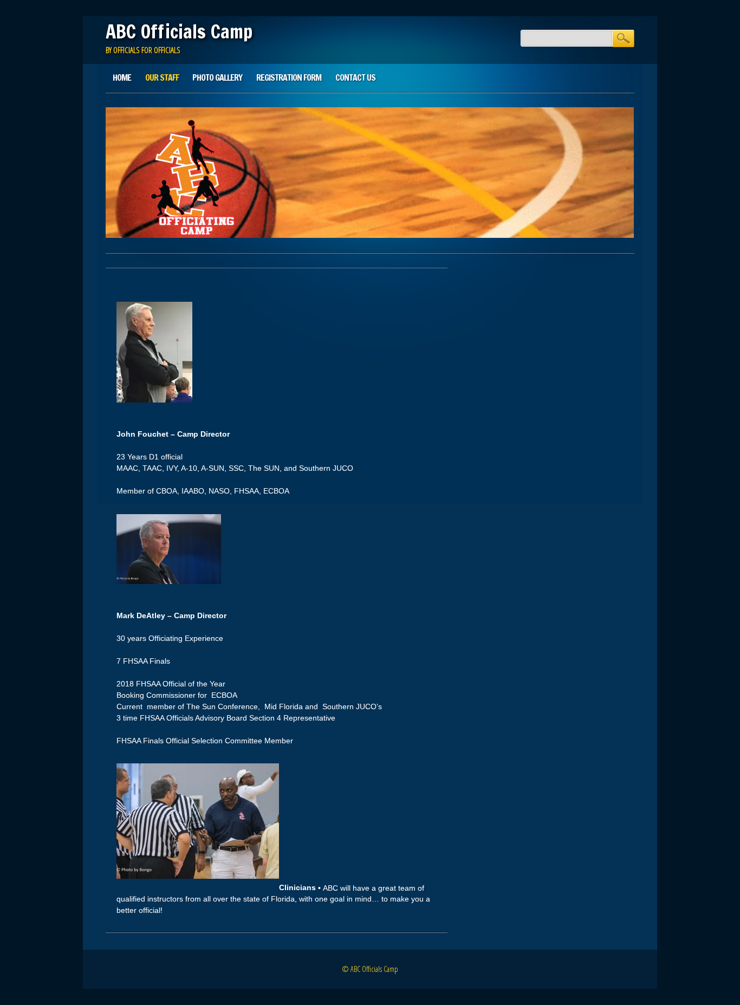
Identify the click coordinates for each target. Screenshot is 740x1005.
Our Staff (162, 77)
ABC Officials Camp (179, 31)
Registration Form (288, 77)
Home (122, 77)
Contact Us (355, 77)
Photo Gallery (217, 77)
